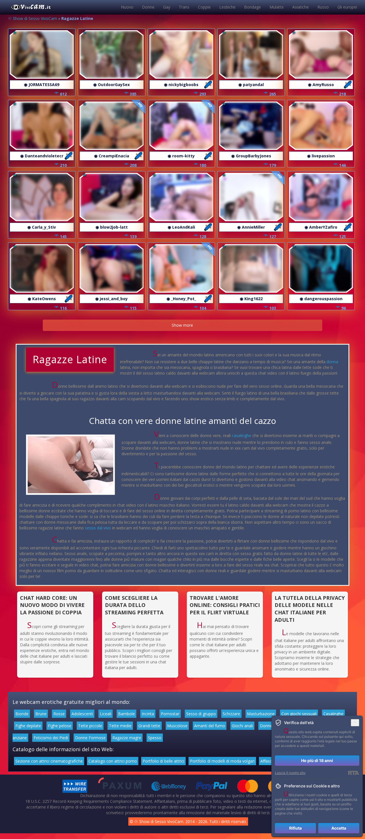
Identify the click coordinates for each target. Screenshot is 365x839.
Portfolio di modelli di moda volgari (222, 761)
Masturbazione (261, 713)
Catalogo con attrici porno (112, 761)
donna (332, 361)
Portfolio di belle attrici (163, 761)
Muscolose (177, 725)
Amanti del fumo (209, 725)
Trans (184, 7)
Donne (148, 7)
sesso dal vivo (98, 528)
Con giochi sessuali (299, 713)
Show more (182, 325)
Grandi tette (149, 725)
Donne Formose (90, 737)
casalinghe (241, 435)
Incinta (148, 713)
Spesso (154, 737)
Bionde (22, 713)
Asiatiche (300, 7)
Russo (323, 7)
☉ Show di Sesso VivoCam (32, 18)
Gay (166, 7)
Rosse (59, 713)
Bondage (252, 7)
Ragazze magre (126, 737)
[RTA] (353, 772)
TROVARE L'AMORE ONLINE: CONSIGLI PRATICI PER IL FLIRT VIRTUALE (225, 605)
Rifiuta (295, 828)
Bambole (126, 713)
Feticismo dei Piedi (51, 737)
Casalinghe (333, 713)
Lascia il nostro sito (290, 773)
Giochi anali (242, 725)
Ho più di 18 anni (317, 760)
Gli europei (347, 7)
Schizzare (231, 713)
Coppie (204, 7)
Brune (40, 713)
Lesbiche (227, 7)
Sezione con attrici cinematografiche (49, 761)
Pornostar (170, 713)
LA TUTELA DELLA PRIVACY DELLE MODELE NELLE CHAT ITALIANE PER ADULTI (310, 608)
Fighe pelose (59, 725)
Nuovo (127, 7)
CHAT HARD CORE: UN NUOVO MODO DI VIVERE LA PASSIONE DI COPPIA (52, 605)
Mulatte (276, 7)
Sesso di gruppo (201, 713)
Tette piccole (90, 725)
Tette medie (120, 725)
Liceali (105, 713)
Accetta (338, 828)
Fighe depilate (28, 725)
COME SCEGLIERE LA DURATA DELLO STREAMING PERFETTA (134, 605)
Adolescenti (82, 713)
